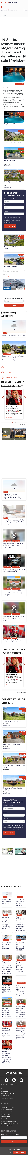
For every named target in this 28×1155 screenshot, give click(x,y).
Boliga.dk (8, 276)
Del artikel (18, 84)
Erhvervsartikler (5, 1116)
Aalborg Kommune (6, 1119)
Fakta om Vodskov (6, 1114)
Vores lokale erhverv (6, 1109)
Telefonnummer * (9, 199)
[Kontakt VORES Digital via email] (21, 1080)
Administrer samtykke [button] (7, 1098)
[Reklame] (14, 284)
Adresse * (6, 211)
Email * (6, 205)
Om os (3, 1089)
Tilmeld (14, 305)
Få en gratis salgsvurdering (8, 1121)
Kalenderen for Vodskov (7, 1112)
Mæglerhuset (7, 166)
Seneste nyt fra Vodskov (7, 1107)
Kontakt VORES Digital (7, 1096)
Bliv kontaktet (10, 226)
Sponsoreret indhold (6, 1126)
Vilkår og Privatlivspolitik (8, 1093)
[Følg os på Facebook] (6, 1080)
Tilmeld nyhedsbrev (19, 1152)
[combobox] (4, 822)
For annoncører (5, 1091)
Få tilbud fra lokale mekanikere (9, 1123)
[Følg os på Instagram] (14, 1080)
